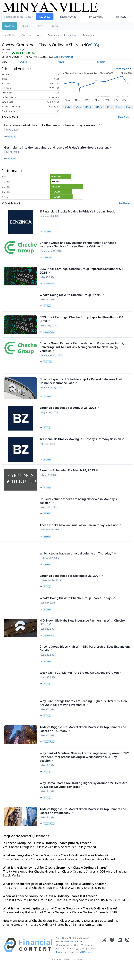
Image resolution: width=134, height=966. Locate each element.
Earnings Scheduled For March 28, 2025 (69, 470)
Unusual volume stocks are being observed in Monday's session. (78, 500)
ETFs (40, 26)
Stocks (25, 26)
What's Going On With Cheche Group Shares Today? (77, 598)
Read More (124, 203)
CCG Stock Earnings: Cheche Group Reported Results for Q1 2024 (81, 270)
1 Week (78, 107)
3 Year (119, 107)
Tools (55, 26)
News (39, 35)
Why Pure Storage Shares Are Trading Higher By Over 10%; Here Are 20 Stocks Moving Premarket (84, 702)
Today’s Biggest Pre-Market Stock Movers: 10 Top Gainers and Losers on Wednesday (83, 811)
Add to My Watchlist (63, 56)
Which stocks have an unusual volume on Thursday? (78, 553)
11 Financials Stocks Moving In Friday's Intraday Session (80, 211)
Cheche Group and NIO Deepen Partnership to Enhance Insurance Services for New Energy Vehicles (78, 244)
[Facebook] (112, 945)
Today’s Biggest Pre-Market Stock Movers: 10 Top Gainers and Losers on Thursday (83, 729)
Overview (26, 35)
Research (100, 61)
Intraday (67, 107)
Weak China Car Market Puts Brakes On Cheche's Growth (81, 672)
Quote (23, 61)
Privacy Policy (63, 951)
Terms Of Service (83, 951)
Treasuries (88, 35)
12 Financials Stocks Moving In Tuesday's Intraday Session (82, 439)
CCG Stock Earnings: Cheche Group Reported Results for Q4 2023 (81, 319)
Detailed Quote (122, 68)
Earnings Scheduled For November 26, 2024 (72, 575)
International (70, 35)
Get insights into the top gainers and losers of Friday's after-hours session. (58, 147)
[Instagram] (127, 945)
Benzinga (47, 231)
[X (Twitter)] (104, 945)
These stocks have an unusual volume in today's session (81, 525)
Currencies (53, 35)
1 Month (88, 107)
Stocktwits (48, 257)
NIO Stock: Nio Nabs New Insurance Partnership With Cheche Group (82, 622)
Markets (9, 26)
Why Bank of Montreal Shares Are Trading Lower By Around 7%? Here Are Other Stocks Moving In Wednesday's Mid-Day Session (84, 756)
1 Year (109, 107)
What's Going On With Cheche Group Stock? (72, 295)
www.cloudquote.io (77, 941)
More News (124, 116)
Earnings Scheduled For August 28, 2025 (70, 407)
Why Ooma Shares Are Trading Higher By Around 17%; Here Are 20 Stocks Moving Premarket (83, 784)
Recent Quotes (68, 16)
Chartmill (11, 136)
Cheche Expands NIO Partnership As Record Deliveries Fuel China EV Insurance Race (81, 381)
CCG (94, 44)
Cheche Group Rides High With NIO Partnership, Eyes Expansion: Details (85, 648)
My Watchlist (96, 16)
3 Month (99, 107)
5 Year (128, 107)
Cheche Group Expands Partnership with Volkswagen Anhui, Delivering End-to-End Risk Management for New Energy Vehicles (82, 347)
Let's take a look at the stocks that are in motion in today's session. (52, 125)
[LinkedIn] (119, 945)
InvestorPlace (49, 283)
